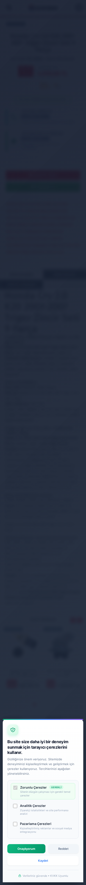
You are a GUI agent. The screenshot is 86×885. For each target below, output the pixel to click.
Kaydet (43, 860)
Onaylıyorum (26, 849)
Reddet (63, 849)
